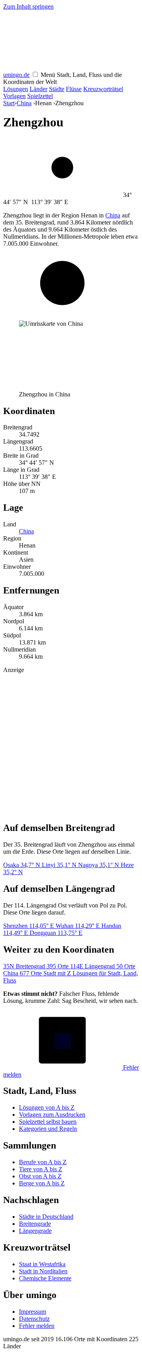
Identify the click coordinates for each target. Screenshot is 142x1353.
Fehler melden (36, 1325)
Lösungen (15, 89)
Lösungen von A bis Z (47, 1107)
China (24, 103)
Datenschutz (34, 1318)
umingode (16, 74)
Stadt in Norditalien (43, 1271)
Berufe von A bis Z (43, 1162)
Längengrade (35, 1230)
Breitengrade (35, 1223)
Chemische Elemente (45, 1278)
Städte (56, 89)
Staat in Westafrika (42, 1264)
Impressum (32, 1311)
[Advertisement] (71, 744)
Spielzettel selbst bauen (48, 1121)
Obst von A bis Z (40, 1176)
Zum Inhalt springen (28, 6)
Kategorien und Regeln (48, 1128)
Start (9, 103)
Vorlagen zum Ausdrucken (52, 1114)
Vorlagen (14, 96)
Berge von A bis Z (42, 1183)
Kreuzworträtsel (103, 89)
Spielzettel (40, 96)
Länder (38, 89)
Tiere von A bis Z (40, 1169)
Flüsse (74, 89)
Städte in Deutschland (46, 1216)
